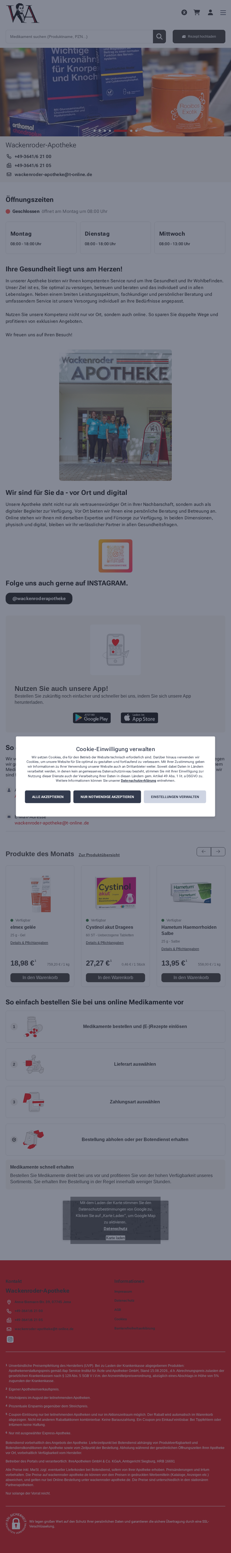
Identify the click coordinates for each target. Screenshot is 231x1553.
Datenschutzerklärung (138, 781)
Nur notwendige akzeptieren (107, 797)
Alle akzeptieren (48, 797)
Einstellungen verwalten (175, 797)
